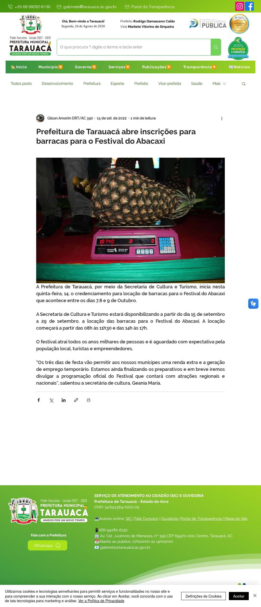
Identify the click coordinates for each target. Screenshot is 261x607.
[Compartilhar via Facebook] (38, 400)
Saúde (196, 83)
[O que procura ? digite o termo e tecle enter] (216, 47)
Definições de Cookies (203, 596)
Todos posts (21, 83)
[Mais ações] (222, 118)
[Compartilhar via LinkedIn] (63, 400)
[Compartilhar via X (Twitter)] (51, 400)
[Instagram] (239, 6)
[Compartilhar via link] (76, 400)
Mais (216, 83)
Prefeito (141, 83)
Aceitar (238, 596)
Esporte (117, 83)
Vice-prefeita (169, 83)
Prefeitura (91, 83)
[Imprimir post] (88, 400)
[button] (51, 67)
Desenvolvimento (57, 83)
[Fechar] (255, 596)
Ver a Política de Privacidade (101, 600)
